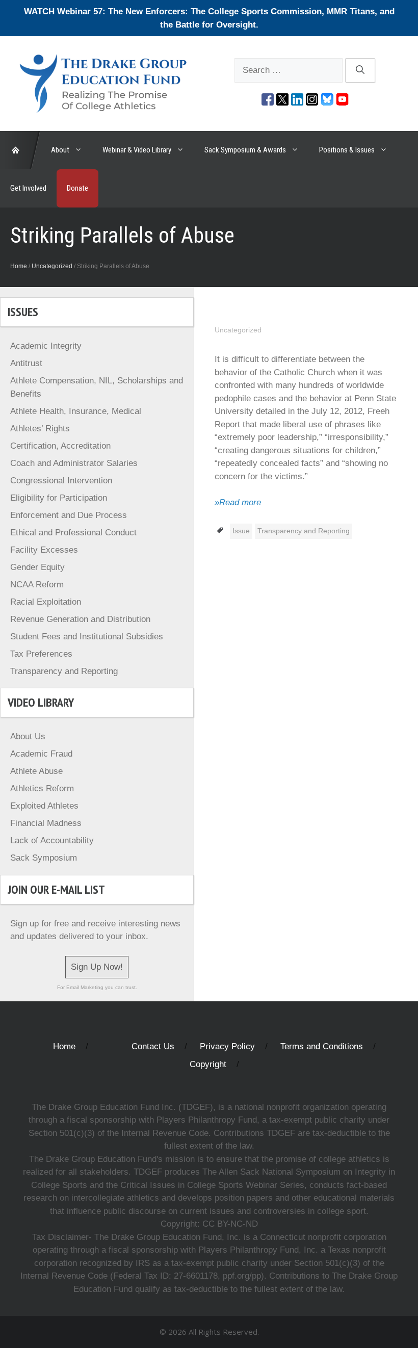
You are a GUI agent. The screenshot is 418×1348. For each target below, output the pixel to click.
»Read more (238, 502)
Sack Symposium (43, 858)
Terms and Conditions (321, 1046)
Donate (77, 188)
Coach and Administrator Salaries (74, 463)
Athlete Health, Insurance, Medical (75, 411)
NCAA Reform (37, 584)
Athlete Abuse (36, 771)
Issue (241, 531)
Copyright (208, 1064)
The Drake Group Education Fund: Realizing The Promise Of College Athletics (20, 150)
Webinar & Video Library (136, 149)
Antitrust (26, 363)
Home (18, 266)
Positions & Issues (347, 149)
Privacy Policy (227, 1046)
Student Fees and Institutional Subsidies (86, 636)
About (60, 149)
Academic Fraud (41, 754)
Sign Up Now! (97, 967)
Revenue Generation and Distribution (80, 619)
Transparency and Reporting (303, 531)
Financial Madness (46, 823)
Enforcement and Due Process (68, 515)
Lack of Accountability (52, 840)
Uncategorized (52, 266)
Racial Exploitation (45, 602)
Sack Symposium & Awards (245, 149)
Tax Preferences (41, 654)
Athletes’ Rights (40, 428)
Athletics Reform (42, 788)
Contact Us (153, 1046)
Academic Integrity (46, 346)
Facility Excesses (44, 550)
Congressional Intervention (61, 480)
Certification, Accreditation (60, 446)
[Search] (360, 70)
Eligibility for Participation (58, 498)
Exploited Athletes (44, 806)
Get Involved (28, 188)
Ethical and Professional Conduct (73, 532)
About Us (27, 736)
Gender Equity (37, 567)
